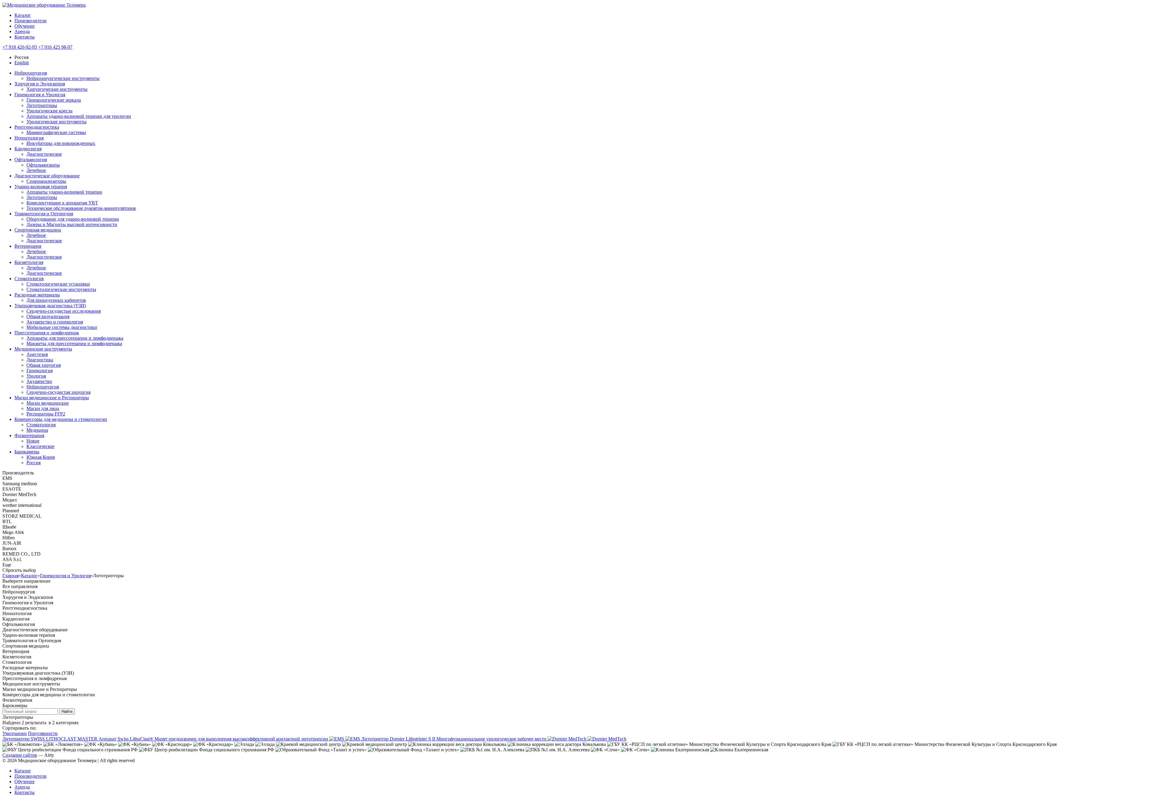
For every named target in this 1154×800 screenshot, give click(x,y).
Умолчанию (14, 733)
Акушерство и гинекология (54, 321)
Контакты (24, 36)
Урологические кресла (49, 110)
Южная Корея (40, 457)
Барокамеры (26, 451)
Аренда (22, 31)
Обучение (24, 26)
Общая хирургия (43, 365)
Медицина (37, 430)
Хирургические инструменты (56, 89)
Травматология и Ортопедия (43, 213)
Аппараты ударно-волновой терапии (64, 192)
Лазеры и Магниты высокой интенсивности (71, 224)
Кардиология (27, 148)
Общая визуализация (47, 316)
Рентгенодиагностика (36, 127)
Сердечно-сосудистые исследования (63, 311)
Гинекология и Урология (39, 94)
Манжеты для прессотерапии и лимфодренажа (74, 343)
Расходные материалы (37, 294)
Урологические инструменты (56, 121)
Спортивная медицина (37, 229)
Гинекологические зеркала (53, 100)
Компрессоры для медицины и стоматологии (60, 419)
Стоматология (29, 278)
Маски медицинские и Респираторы (51, 397)
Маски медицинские (47, 403)
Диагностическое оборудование (47, 175)
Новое (32, 440)
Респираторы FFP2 (45, 413)
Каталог (22, 15)
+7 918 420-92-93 (19, 47)
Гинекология (39, 370)
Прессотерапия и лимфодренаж (46, 332)
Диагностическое (44, 154)
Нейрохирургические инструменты (62, 78)
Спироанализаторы (46, 181)
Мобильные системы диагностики (61, 327)
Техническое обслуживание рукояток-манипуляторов (81, 208)
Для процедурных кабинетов (56, 300)
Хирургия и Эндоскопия (39, 83)
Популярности (43, 733)
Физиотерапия (29, 435)
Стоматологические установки (58, 284)
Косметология (28, 262)
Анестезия (37, 354)
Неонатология (29, 137)
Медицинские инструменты (43, 348)
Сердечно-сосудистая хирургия (58, 392)
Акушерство (39, 381)
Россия (33, 462)
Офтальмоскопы (43, 164)
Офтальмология (30, 159)
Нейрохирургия (30, 72)
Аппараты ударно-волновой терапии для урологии (78, 116)
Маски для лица (42, 408)
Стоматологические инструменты (61, 289)
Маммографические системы (56, 132)
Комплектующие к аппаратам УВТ (62, 202)
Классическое (40, 446)
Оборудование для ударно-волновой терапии (72, 219)
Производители (30, 20)
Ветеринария (27, 246)
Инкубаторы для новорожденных (60, 143)
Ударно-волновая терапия (40, 186)
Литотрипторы (41, 105)
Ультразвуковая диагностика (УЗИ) (50, 305)
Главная (10, 575)
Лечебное (36, 170)
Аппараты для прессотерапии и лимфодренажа (74, 338)
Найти (67, 711)
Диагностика (39, 359)
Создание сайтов (19, 755)
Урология (36, 376)
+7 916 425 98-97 (55, 47)
